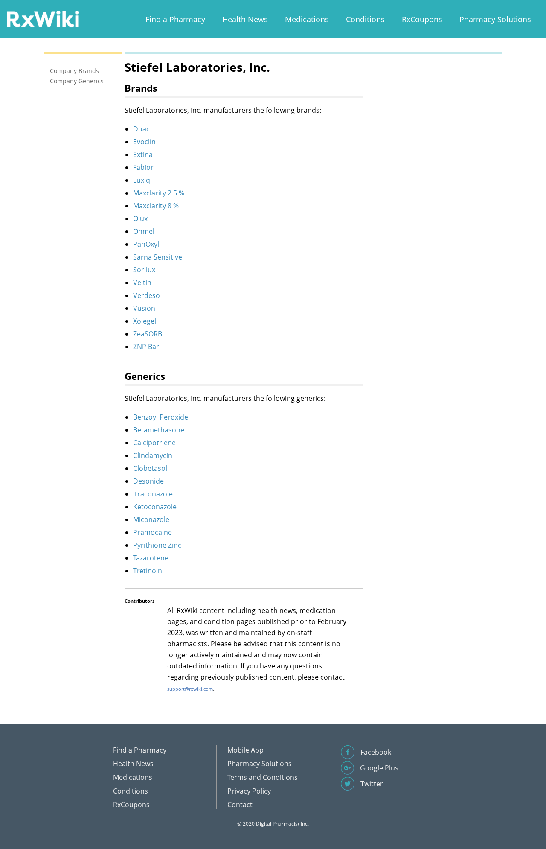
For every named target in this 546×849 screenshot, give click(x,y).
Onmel (143, 231)
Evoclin (144, 141)
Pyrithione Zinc (157, 545)
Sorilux (144, 269)
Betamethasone (158, 430)
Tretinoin (147, 570)
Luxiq (141, 180)
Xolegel (144, 321)
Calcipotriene (154, 442)
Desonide (148, 481)
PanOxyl (146, 244)
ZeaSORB (147, 333)
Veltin (142, 282)
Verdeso (146, 295)
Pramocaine (152, 532)
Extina (143, 154)
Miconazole (151, 519)
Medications (307, 19)
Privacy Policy (249, 791)
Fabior (143, 167)
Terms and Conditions (262, 777)
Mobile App (245, 750)
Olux (140, 218)
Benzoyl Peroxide (160, 417)
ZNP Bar (146, 346)
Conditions (365, 19)
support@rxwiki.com (190, 689)
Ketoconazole (155, 506)
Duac (141, 129)
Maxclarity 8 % (156, 205)
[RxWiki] (42, 18)
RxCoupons (422, 19)
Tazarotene (150, 558)
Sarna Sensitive (157, 257)
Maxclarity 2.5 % (158, 193)
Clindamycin (152, 455)
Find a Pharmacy (175, 19)
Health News (245, 19)
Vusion (144, 308)
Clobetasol (150, 468)
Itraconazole (153, 494)
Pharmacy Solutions (495, 19)
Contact (240, 804)
